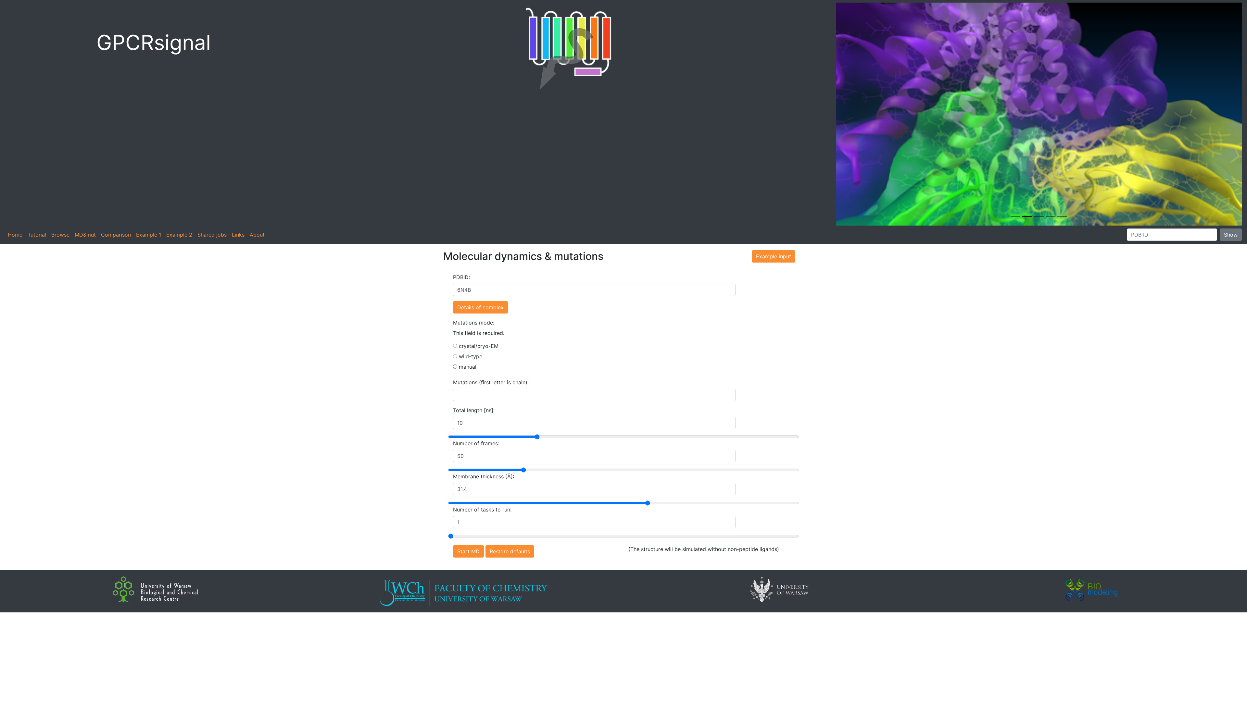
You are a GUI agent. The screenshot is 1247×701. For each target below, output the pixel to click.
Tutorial (37, 234)
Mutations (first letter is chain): (491, 382)
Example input (773, 256)
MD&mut (85, 234)
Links (238, 234)
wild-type (469, 356)
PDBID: (461, 277)
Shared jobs (212, 234)
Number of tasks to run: (482, 509)
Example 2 (179, 234)
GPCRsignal (153, 42)
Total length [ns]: (474, 410)
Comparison (116, 234)
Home (15, 234)
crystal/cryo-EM (477, 346)
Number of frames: (476, 443)
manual (466, 366)
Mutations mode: (473, 322)
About (257, 234)
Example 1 (148, 234)
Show (1231, 234)
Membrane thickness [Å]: (483, 476)
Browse (60, 234)
